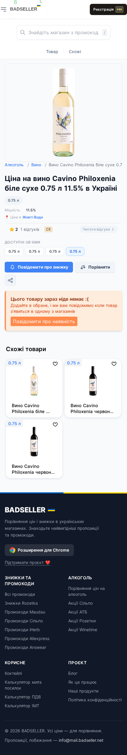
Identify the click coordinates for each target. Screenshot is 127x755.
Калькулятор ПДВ (23, 696)
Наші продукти (83, 690)
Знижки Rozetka (21, 603)
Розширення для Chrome (43, 549)
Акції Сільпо (80, 603)
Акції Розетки (82, 620)
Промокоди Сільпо (24, 620)
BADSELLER (25, 510)
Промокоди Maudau (25, 611)
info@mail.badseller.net (81, 740)
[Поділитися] (10, 280)
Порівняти (99, 266)
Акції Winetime (82, 629)
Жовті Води (32, 217)
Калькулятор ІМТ (22, 705)
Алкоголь (17, 164)
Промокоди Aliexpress (27, 638)
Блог (72, 673)
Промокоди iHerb (22, 629)
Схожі (75, 51)
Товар (52, 51)
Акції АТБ (77, 611)
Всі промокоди (20, 594)
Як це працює (82, 682)
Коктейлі (13, 673)
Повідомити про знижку (43, 266)
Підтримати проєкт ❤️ (27, 562)
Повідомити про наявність (44, 321)
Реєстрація (107, 9)
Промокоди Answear (25, 647)
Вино (38, 164)
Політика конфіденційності (95, 699)
